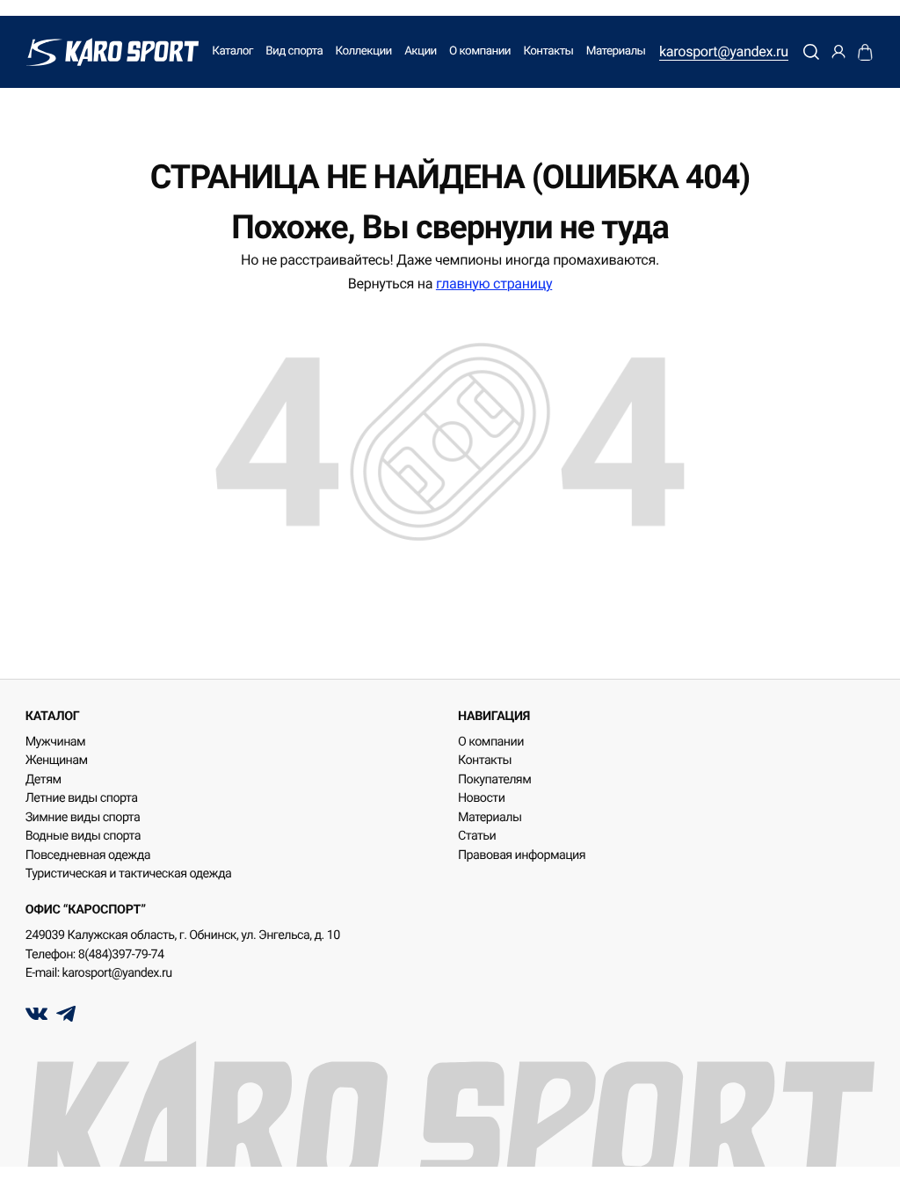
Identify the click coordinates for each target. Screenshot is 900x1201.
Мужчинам (55, 742)
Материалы (616, 51)
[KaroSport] (112, 52)
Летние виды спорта (81, 798)
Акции (420, 51)
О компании (480, 51)
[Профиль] (838, 52)
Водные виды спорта (83, 836)
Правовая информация (521, 855)
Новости (481, 798)
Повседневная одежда (87, 855)
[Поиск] (812, 52)
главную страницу (494, 283)
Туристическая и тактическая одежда (128, 874)
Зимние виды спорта (83, 818)
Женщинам (56, 760)
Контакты (548, 51)
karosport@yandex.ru (723, 52)
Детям (43, 780)
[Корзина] (865, 52)
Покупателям (494, 780)
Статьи (477, 836)
